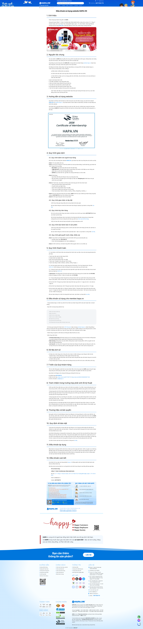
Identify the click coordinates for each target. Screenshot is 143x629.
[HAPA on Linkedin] (83, 582)
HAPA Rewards (67, 327)
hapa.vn (69, 462)
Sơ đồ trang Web (43, 574)
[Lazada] (80, 578)
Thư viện (58, 5)
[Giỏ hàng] (95, 1)
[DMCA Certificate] (60, 612)
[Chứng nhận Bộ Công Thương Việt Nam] (60, 609)
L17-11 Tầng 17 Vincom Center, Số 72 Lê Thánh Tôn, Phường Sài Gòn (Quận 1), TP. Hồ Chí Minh (96, 573)
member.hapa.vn (87, 63)
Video (67, 5)
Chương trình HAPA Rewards (78, 568)
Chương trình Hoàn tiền (44, 572)
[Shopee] (73, 578)
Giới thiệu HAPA (75, 567)
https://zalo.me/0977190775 (64, 377)
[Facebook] (76, 586)
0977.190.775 (100, 3)
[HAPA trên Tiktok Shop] (76, 578)
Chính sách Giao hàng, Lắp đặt (62, 567)
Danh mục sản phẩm (44, 5)
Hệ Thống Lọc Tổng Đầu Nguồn (90, 606)
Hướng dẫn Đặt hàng (44, 567)
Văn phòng (82, 620)
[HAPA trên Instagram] (76, 582)
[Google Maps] (73, 582)
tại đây (75, 440)
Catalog (63, 5)
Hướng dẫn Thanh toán (44, 568)
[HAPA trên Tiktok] (83, 586)
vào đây (93, 231)
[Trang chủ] (39, 7)
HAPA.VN (61, 25)
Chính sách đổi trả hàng (83, 218)
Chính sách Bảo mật (60, 572)
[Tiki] (83, 578)
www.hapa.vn (95, 593)
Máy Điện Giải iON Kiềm (79, 606)
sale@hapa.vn (60, 378)
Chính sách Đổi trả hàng (60, 570)
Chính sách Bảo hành (60, 568)
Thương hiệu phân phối (77, 570)
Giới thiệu (76, 5)
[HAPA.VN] (45, 3)
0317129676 (97, 570)
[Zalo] (73, 586)
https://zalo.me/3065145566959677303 (81, 377)
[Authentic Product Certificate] (58, 605)
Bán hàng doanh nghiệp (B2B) (78, 572)
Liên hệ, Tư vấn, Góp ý (44, 575)
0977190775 (59, 375)
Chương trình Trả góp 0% (44, 570)
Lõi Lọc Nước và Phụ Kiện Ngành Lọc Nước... (86, 607)
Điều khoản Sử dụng (60, 574)
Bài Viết (71, 5)
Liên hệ (80, 5)
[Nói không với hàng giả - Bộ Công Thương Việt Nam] (63, 605)
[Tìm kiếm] (58, 3)
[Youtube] (80, 586)
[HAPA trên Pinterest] (80, 582)
